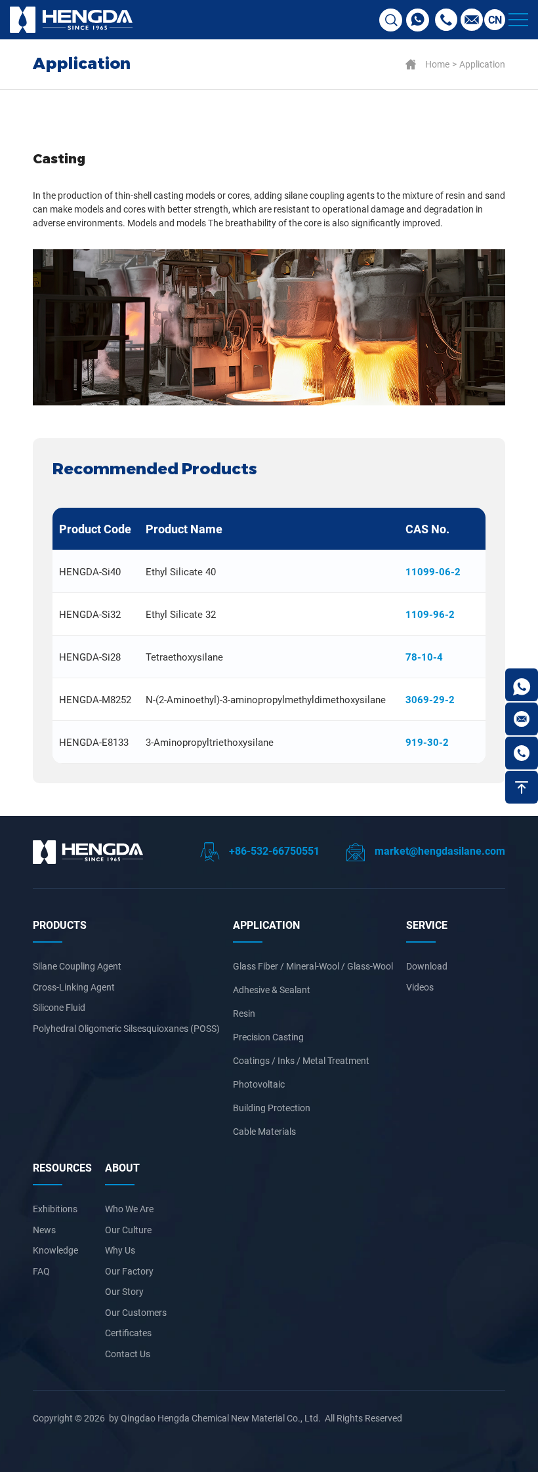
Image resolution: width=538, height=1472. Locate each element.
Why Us (120, 1250)
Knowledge (55, 1250)
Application (482, 64)
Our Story (124, 1291)
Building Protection (271, 1107)
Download (426, 966)
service (426, 924)
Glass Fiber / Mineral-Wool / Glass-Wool (313, 966)
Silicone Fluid (59, 1007)
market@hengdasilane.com (438, 850)
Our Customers (136, 1312)
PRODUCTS (60, 924)
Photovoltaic (259, 1084)
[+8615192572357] (521, 684)
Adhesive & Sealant (271, 989)
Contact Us (127, 1353)
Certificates (128, 1332)
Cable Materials (264, 1131)
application (266, 924)
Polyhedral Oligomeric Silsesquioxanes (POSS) (126, 1028)
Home (437, 64)
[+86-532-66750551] (521, 753)
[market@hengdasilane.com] (521, 719)
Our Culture (128, 1229)
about (122, 1167)
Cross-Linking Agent (74, 987)
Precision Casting (268, 1037)
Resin (244, 1013)
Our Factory (129, 1271)
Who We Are (129, 1208)
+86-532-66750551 (273, 850)
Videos (420, 987)
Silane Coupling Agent (77, 966)
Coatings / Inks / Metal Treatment (301, 1060)
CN (495, 19)
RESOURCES (62, 1167)
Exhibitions (55, 1208)
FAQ (41, 1271)
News (44, 1229)
